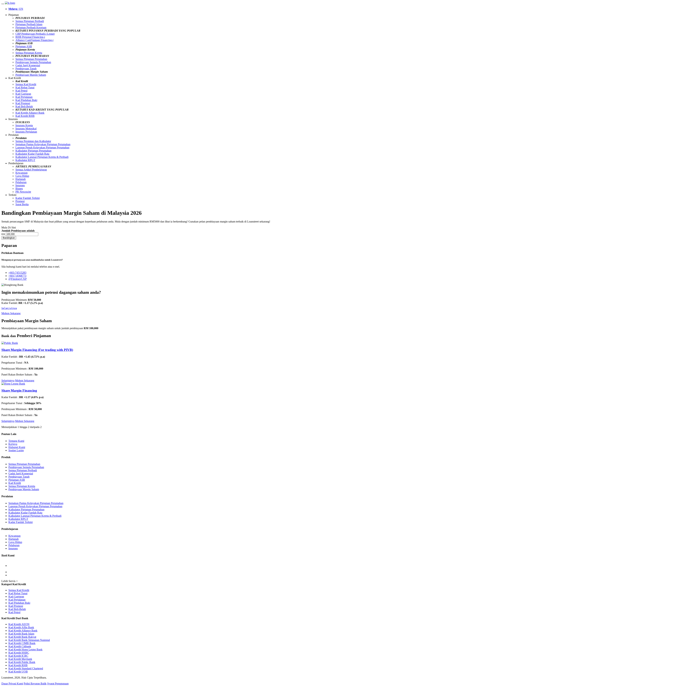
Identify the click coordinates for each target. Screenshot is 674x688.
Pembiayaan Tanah (26, 68)
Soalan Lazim (16, 450)
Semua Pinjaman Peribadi (29, 21)
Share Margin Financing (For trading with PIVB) (37, 350)
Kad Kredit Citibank (19, 646)
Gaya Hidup (22, 175)
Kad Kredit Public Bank (21, 662)
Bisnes (19, 188)
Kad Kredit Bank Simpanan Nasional (29, 640)
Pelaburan (21, 182)
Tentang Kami (16, 440)
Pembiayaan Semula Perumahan (33, 62)
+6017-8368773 (17, 275)
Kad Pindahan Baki (26, 100)
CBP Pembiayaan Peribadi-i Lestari (35, 33)
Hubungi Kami (16, 447)
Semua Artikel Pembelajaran (31, 169)
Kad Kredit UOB (18, 671)
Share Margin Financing (19, 390)
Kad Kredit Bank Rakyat (22, 636)
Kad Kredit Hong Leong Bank (25, 649)
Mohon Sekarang (11, 313)
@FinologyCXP (17, 278)
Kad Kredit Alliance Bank (29, 112)
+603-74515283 (17, 272)
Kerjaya (12, 444)
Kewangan (21, 172)
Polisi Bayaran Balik (35, 683)
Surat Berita (22, 204)
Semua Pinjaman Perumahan (31, 59)
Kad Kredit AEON (18, 624)
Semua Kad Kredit (25, 84)
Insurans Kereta (24, 125)
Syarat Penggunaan (58, 683)
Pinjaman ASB (23, 46)
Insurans (20, 185)
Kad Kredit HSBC (18, 652)
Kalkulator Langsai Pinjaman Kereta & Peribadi (41, 156)
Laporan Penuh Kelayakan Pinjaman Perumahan (42, 147)
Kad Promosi (22, 103)
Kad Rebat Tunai (24, 87)
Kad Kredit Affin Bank (21, 627)
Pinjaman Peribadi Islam (28, 24)
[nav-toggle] (2, 3)
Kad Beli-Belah (24, 106)
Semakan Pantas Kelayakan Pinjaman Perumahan (42, 144)
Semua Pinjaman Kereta (28, 52)
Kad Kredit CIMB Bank (21, 643)
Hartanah (20, 179)
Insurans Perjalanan (26, 131)
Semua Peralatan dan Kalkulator (33, 141)
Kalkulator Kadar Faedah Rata (32, 153)
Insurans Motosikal (26, 128)
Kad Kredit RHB (25, 115)
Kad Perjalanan (23, 96)
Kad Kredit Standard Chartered (25, 668)
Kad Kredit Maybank (20, 658)
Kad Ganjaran (23, 93)
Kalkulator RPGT (25, 160)
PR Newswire (23, 191)
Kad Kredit (14, 482)
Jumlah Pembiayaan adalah (18, 230)
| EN (15, 8)
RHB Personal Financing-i (30, 36)
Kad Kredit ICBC (18, 655)
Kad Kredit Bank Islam (21, 633)
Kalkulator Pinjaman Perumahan (33, 150)
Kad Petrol (21, 90)
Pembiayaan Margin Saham (30, 74)
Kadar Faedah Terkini (27, 198)
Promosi (20, 201)
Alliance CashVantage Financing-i (34, 40)
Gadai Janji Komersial (27, 65)
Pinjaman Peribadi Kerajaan (30, 27)
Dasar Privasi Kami (12, 683)
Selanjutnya (7, 380)
